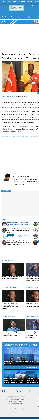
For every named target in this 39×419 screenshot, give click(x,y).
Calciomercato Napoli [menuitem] (25, 17)
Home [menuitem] (7, 17)
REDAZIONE (30, 1)
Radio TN (22, 1)
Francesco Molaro (21, 408)
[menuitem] (2, 16)
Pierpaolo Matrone (9, 96)
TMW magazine (12, 1)
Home (4, 1)
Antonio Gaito (20, 407)
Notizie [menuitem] (13, 17)
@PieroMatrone (22, 96)
